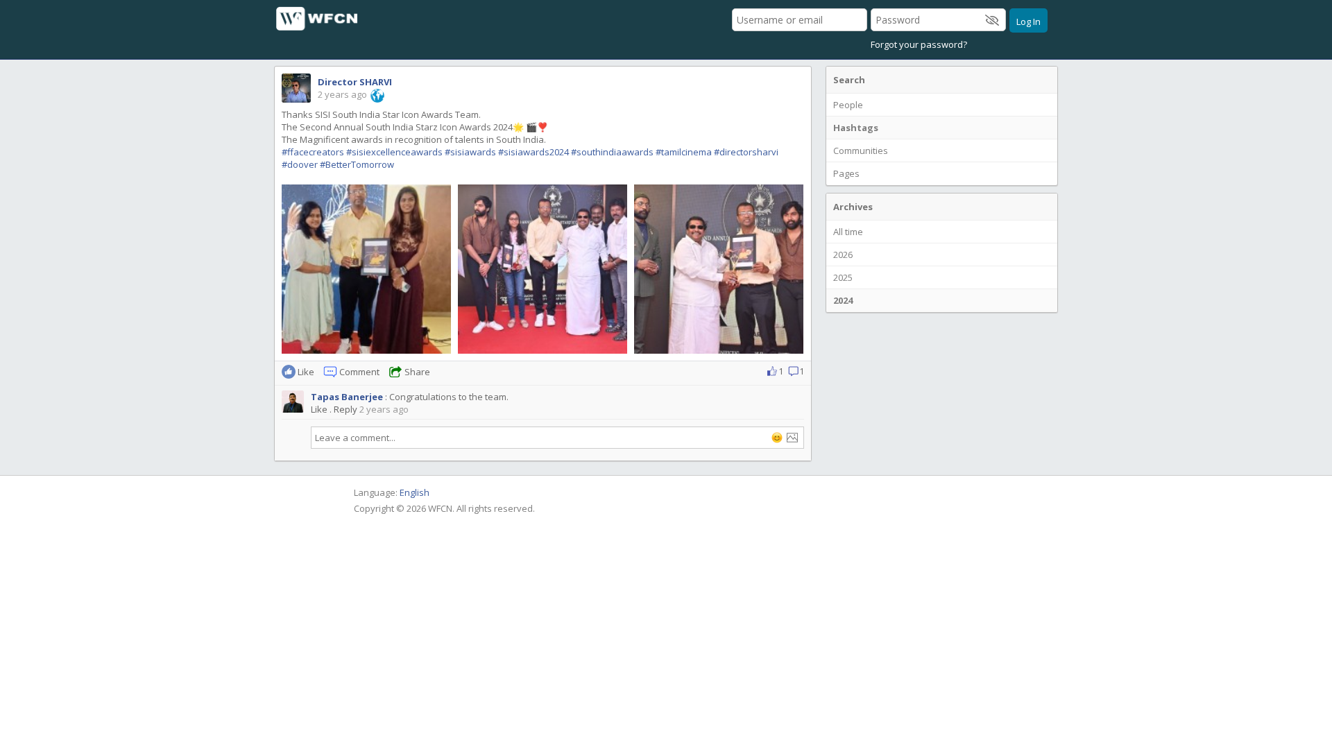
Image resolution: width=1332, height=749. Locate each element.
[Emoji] (777, 437)
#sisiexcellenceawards (394, 152)
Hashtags (855, 127)
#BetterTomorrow (357, 164)
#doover (300, 164)
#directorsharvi (746, 152)
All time (848, 231)
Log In (1028, 21)
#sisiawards (470, 152)
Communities (860, 150)
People (848, 104)
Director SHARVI (355, 82)
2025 (843, 277)
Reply (345, 409)
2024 (843, 300)
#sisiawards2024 (533, 152)
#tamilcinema (684, 152)
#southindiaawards (612, 152)
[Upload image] (792, 437)
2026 (843, 254)
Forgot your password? (919, 44)
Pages (846, 173)
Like (319, 409)
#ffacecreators (313, 152)
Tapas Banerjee (347, 396)
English (414, 492)
